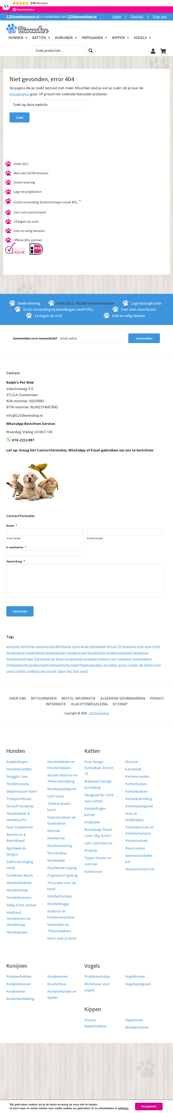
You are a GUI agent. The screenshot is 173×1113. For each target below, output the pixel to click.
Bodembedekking (20, 998)
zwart (84, 671)
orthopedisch (142, 659)
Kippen (118, 37)
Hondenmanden (19, 769)
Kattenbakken (136, 791)
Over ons (160, 16)
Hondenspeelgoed (61, 788)
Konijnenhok (74, 659)
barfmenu (28, 646)
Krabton (90, 850)
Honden (15, 37)
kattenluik (133, 769)
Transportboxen (18, 798)
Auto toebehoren (19, 827)
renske (133, 665)
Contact (137, 16)
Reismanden (135, 848)
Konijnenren (15, 991)
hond (156, 646)
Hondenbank (15, 653)
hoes (148, 646)
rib (141, 665)
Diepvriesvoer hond (21, 791)
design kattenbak (93, 646)
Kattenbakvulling (138, 798)
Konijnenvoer (57, 976)
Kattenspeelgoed (139, 806)
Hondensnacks (18, 783)
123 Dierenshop (99, 713)
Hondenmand (77, 653)
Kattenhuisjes (136, 783)
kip (53, 659)
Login (116, 16)
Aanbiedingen (17, 761)
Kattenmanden (137, 776)
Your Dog (72, 671)
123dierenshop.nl (82, 16)
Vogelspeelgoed (138, 983)
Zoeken (90, 50)
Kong (60, 659)
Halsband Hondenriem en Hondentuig (18, 918)
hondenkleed (35, 653)
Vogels (140, 37)
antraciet (13, 646)
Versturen (20, 611)
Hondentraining (59, 845)
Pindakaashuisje (97, 976)
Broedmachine (136, 1027)
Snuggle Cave (16, 776)
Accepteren (148, 1106)
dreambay (129, 646)
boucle (66, 646)
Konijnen (64, 37)
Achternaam (95, 538)
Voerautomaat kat (139, 869)
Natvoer (53, 830)
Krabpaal (90, 659)
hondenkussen (55, 653)
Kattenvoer (93, 871)
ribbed (148, 665)
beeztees (42, 646)
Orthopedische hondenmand (27, 665)
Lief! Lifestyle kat (98, 843)
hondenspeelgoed (119, 653)
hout (29, 659)
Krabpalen (92, 822)
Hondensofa (96, 653)
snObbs (20, 671)
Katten (39, 37)
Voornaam (13, 538)
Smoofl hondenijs (20, 806)
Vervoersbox (57, 853)
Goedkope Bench (19, 875)
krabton (104, 659)
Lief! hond (55, 796)
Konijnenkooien (18, 983)
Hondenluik (56, 860)
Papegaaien (92, 37)
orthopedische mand (63, 665)
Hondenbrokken (19, 882)
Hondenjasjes (17, 932)
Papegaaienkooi (91, 665)
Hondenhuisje (17, 890)
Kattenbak (42, 659)
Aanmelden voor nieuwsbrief (35, 338)
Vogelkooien (135, 976)
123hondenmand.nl (22, 16)
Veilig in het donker (21, 905)
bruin (76, 646)
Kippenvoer (134, 1019)
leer (113, 659)
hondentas (141, 653)
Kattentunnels (136, 840)
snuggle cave (36, 671)
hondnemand (16, 659)
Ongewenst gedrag (62, 875)
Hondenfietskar (59, 896)
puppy (122, 665)
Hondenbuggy (58, 903)
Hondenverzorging (62, 867)
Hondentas (56, 838)
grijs (140, 646)
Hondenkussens (18, 897)
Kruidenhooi (56, 983)
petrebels (110, 665)
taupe (61, 671)
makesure (124, 659)
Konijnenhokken (19, 976)
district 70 (114, 646)
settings (123, 1108)
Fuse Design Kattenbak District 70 (99, 767)
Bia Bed (55, 646)
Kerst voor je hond (61, 938)
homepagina (19, 94)
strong (51, 671)
